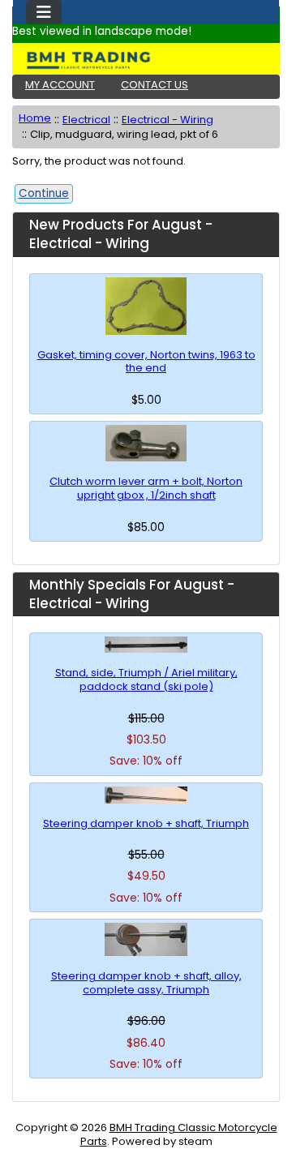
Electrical (86, 119)
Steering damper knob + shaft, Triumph (146, 824)
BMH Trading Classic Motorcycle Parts (178, 1134)
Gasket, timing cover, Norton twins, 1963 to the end (146, 362)
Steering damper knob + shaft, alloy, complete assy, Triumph (146, 983)
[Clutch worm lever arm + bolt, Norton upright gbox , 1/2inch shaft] (146, 443)
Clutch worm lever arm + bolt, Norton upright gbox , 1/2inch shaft (146, 489)
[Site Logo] (146, 60)
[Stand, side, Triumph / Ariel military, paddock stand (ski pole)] (146, 645)
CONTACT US (154, 84)
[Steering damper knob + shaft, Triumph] (146, 795)
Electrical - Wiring (167, 119)
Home (35, 118)
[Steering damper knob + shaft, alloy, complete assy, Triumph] (146, 939)
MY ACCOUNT (60, 84)
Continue (44, 193)
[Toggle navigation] (44, 12)
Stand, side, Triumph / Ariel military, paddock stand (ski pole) (146, 680)
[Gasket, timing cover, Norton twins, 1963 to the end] (146, 306)
